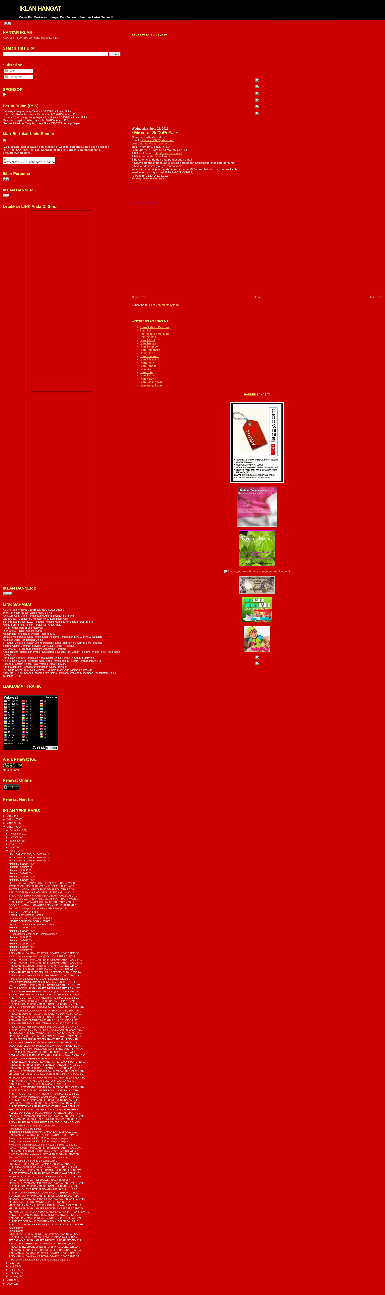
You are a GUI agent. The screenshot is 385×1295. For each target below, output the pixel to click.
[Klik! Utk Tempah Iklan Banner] (365, 24)
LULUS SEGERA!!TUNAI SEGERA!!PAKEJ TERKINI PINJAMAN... (44, 1039)
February (14, 1273)
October (14, 837)
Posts (11, 70)
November (15, 833)
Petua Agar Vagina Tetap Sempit (22, 111)
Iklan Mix (145, 369)
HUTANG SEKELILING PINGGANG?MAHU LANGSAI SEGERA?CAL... (47, 1049)
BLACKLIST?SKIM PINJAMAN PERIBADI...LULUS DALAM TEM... (44, 1004)
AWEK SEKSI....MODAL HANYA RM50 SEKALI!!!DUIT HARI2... (42, 886)
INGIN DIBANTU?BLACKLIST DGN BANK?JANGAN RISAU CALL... (45, 1103)
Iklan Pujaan (147, 375)
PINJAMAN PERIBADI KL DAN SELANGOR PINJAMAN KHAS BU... (45, 1064)
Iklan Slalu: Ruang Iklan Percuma (22, 630)
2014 (10, 815)
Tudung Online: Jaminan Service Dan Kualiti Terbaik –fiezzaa (38, 645)
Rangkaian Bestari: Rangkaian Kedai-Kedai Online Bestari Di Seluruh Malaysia (48, 657)
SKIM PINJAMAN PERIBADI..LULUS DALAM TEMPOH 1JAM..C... (44, 1001)
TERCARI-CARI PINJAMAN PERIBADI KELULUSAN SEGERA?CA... (46, 1109)
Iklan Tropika (148, 343)
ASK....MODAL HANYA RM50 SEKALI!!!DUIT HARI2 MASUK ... (42, 892)
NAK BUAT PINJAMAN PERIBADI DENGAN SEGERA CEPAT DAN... (46, 1218)
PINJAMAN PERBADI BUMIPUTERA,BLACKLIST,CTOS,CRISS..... (44, 1023)
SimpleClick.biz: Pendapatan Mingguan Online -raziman (35, 666)
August (13, 844)
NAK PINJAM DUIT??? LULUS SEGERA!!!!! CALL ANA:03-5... (42, 1081)
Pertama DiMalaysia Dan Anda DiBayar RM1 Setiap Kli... (39, 1157)
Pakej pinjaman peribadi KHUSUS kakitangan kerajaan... (40, 978)
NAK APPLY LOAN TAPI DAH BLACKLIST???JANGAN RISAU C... (44, 1215)
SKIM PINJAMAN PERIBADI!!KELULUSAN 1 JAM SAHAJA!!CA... (44, 1058)
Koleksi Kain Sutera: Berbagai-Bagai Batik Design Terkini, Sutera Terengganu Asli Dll (52, 660)
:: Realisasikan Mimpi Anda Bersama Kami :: (33, 934)
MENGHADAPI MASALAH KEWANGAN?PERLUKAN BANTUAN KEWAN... (49, 1211)
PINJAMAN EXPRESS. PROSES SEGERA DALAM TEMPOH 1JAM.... (46, 1026)
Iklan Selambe (149, 346)
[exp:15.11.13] (4, 594)
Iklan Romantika (150, 349)
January (14, 1276)
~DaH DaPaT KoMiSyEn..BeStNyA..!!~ (29, 854)
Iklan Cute (146, 372)
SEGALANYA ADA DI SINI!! (23, 911)
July (11, 847)
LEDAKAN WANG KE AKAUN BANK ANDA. (32, 924)
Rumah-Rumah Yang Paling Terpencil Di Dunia (30, 117)
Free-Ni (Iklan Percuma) (155, 327)
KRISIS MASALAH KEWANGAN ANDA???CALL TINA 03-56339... (44, 1167)
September (15, 840)
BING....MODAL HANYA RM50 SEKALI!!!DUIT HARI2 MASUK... (43, 895)
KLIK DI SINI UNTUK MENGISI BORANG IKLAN (31, 37)
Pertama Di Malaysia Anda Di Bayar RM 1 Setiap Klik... (38, 908)
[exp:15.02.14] (257, 87)
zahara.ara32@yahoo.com (157, 140)
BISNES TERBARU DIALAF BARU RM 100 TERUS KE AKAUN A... (45, 994)
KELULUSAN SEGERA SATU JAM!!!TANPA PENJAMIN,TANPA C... (44, 1112)
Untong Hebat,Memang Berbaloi (26, 915)
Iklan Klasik (147, 378)
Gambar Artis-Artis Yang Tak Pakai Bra (25, 123)
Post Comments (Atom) (164, 304)
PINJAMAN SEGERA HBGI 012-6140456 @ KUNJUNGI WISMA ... (44, 966)
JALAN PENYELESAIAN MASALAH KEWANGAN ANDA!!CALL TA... (45, 1045)
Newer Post (139, 297)
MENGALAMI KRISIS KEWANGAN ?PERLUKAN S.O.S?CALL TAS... (46, 1033)
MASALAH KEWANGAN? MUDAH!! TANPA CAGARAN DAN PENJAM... (47, 1007)
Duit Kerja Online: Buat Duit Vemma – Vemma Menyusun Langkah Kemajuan (47, 669)
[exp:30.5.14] (257, 80)
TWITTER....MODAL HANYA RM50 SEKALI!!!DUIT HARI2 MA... (42, 889)
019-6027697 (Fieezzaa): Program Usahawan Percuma (34, 648)
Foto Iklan (146, 330)
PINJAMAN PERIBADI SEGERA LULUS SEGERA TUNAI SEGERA (45, 972)
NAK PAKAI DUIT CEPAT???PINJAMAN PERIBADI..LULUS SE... (44, 997)
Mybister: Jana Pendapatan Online (23, 639)
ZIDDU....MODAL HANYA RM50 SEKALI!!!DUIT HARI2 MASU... (43, 883)
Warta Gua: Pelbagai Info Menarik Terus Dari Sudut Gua (35, 618)
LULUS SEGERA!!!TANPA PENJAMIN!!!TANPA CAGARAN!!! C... (43, 1164)
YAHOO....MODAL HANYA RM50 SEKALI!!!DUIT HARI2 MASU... (43, 899)
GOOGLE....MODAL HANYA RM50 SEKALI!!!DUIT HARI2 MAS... (43, 905)
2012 (10, 823)
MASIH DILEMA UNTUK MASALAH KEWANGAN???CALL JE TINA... (46, 1176)
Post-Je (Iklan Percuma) (155, 333)
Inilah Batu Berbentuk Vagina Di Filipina (26, 114)
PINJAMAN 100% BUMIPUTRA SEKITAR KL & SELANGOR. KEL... (45, 1020)
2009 (10, 1283)
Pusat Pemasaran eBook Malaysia (23, 627)
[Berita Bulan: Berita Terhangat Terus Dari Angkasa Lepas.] (4, 95)
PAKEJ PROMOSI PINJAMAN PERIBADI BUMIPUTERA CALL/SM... (45, 959)
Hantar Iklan (147, 353)
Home (257, 297)
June (12, 851)
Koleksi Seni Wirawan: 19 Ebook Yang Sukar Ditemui (34, 609)
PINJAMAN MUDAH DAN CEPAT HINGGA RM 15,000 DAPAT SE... (45, 953)
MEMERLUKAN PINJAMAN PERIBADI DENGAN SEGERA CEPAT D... (47, 1208)
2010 (10, 1280)
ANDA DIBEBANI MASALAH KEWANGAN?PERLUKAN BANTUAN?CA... (48, 1061)
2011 (10, 826)
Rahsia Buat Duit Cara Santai (25, 1128)
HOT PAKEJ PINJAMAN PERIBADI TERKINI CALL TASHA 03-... (43, 1052)
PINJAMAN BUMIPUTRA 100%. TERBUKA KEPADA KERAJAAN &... (46, 1013)
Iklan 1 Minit (147, 340)
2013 (10, 819)
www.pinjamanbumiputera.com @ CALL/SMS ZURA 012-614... (43, 956)
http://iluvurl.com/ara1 (157, 143)
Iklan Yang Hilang (151, 385)
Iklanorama (147, 362)
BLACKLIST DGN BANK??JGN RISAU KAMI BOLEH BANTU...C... (44, 1221)
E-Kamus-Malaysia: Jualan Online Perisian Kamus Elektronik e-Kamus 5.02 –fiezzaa (52, 642)
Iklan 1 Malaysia (150, 359)
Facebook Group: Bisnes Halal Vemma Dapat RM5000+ (35, 663)
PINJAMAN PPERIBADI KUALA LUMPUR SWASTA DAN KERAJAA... (46, 1119)
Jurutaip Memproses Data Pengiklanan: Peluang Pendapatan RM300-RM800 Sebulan (52, 636)
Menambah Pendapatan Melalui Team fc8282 (29, 633)
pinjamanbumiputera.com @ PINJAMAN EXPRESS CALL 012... (43, 1131)
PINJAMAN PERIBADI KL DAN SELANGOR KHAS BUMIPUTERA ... (45, 1068)
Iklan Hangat (148, 365)
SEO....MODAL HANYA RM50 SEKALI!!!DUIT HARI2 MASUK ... (43, 902)
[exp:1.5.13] (4, 196)
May (12, 1262)
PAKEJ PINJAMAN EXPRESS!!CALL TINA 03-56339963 (39, 1179)
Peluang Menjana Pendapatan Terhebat (31, 918)
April (12, 1266)
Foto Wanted (148, 336)
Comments (15, 76)
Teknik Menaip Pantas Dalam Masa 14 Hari (28, 612)
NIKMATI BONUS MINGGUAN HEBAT (29, 921)
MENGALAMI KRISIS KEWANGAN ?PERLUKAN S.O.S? (39, 1202)
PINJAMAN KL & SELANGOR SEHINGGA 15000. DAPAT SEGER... (45, 1017)
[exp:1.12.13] (362, 24)
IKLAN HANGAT (40, 8)
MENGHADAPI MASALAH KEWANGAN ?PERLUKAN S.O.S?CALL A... (47, 1074)
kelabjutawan (16, 1227)
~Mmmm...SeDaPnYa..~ (22, 863)
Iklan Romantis (149, 356)
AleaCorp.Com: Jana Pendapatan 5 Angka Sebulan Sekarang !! (39, 615)
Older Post (375, 297)
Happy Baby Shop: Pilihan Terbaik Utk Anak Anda (32, 624)
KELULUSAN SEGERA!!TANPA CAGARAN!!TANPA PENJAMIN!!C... (45, 1042)
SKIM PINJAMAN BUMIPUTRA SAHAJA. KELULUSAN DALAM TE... (45, 1029)
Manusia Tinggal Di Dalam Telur (21, 120)
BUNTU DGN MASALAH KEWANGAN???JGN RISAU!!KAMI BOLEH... (47, 1224)
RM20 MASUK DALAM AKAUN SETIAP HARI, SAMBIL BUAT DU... (45, 1010)
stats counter (11, 770)
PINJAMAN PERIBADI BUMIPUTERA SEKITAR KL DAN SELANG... (45, 1122)
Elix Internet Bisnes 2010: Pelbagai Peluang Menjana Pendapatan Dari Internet (48, 621)
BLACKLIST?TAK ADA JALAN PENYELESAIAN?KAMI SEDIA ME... (45, 1106)
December (15, 830)
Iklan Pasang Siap (151, 381)
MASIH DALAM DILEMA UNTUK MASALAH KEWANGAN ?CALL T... (46, 1036)
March (13, 1269)
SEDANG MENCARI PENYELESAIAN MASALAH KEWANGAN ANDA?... (48, 1055)
